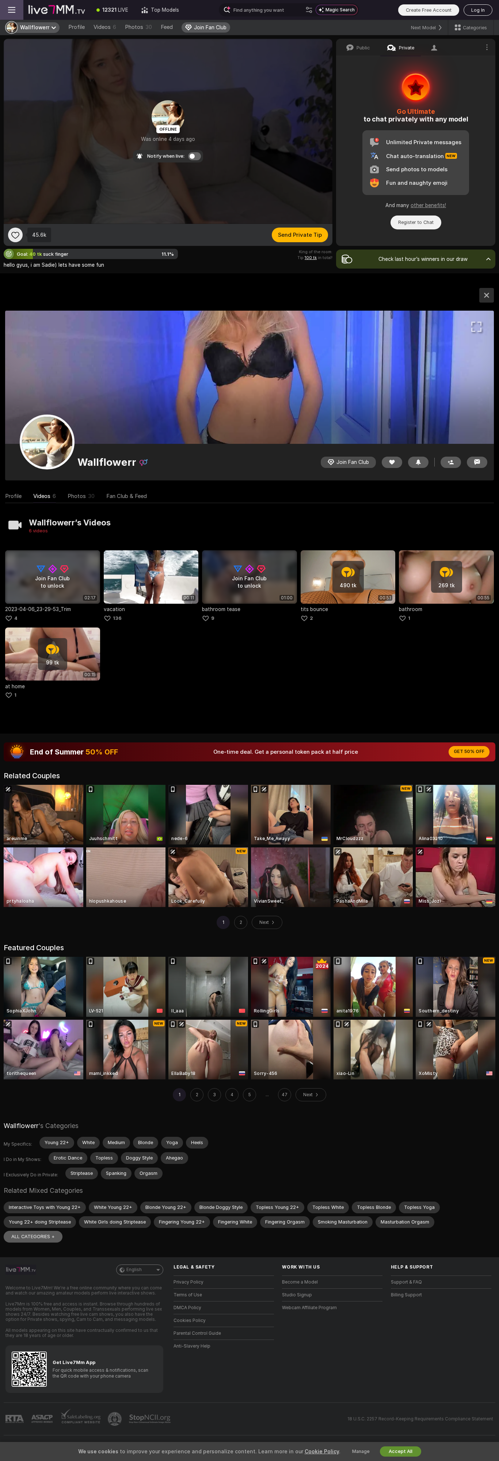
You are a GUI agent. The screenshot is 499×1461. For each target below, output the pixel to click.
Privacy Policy (188, 1282)
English (134, 1269)
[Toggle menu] (11, 10)
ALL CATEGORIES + (33, 1236)
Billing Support (406, 1294)
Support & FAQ (406, 1282)
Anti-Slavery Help (192, 1346)
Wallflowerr (21, 1126)
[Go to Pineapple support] (115, 1419)
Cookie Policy (322, 1451)
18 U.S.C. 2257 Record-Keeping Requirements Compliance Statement (420, 1418)
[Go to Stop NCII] (150, 1419)
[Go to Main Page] (56, 10)
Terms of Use (188, 1294)
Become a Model (300, 1282)
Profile (76, 27)
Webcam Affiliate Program (309, 1307)
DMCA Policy (187, 1307)
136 (117, 618)
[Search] (309, 10)
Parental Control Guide (197, 1333)
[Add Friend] (451, 462)
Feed (167, 27)
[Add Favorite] (15, 235)
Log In (478, 10)
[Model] (486, 295)
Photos (138, 27)
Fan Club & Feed (126, 496)
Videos (105, 27)
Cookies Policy (190, 1320)
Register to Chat (416, 222)
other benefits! (428, 205)
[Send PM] (477, 462)
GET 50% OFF (469, 751)
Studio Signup (297, 1294)
